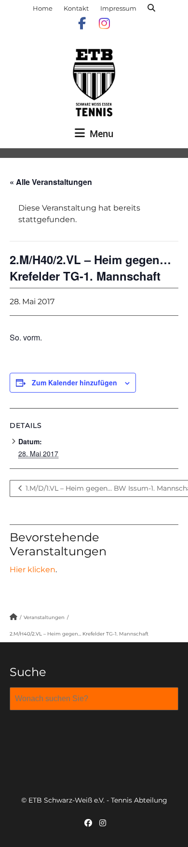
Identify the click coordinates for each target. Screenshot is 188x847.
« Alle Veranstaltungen (51, 181)
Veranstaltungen (44, 617)
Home (43, 8)
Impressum (118, 8)
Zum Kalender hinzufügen (74, 382)
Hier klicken (32, 569)
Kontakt (76, 8)
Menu (100, 133)
